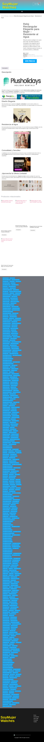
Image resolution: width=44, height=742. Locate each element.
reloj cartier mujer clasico (6, 627)
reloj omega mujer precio (17, 467)
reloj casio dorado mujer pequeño (15, 622)
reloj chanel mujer (5, 615)
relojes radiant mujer (18, 318)
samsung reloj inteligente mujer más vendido (15, 291)
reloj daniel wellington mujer (13, 605)
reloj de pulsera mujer (6, 598)
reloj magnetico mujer (6, 506)
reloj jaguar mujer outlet (6, 514)
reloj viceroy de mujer (5, 422)
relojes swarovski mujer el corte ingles (8, 311)
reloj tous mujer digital (6, 427)
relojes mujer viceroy (14, 326)
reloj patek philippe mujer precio (7, 459)
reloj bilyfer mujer (12, 637)
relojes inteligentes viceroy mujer (7, 355)
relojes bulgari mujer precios (14, 395)
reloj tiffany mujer (5, 432)
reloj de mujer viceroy (14, 600)
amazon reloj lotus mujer (12, 699)
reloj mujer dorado (13, 486)
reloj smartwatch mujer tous (15, 442)
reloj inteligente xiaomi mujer (13, 516)
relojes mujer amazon (6, 345)
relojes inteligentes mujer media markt (8, 358)
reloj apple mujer (12, 642)
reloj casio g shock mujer (6, 622)
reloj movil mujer (17, 489)
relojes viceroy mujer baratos (6, 296)
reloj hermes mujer (32, 56)
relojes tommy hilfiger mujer (6, 306)
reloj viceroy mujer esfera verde (7, 415)
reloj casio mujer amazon (14, 620)
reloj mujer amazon (11, 489)
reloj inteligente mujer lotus (16, 531)
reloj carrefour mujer (12, 630)
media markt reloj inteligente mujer (7, 669)
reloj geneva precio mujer (17, 568)
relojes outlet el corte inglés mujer (16, 323)
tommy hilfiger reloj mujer (15, 284)
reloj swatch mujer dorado (6, 437)
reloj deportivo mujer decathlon (7, 595)
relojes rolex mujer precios (13, 316)
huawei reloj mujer (15, 672)
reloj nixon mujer (11, 474)
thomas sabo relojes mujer (12, 286)
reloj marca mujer (13, 504)
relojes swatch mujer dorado (15, 308)
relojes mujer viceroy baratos (6, 326)
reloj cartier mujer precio (14, 625)
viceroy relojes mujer (5, 281)
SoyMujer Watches (10, 5)
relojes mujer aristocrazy (6, 343)
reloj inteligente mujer (15, 548)
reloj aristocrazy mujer (14, 640)
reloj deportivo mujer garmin (12, 593)
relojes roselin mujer (5, 316)
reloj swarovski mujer (5, 439)
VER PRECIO (30, 61)
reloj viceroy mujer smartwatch (7, 412)
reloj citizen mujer (17, 610)
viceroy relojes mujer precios (15, 279)
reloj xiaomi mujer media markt (15, 407)
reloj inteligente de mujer (17, 558)
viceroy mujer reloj (18, 281)
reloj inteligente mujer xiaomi (6, 526)
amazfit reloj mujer (5, 704)
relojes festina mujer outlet (15, 373)
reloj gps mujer (11, 568)
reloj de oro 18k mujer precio (6, 600)
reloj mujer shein (12, 479)
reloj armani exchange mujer (6, 640)
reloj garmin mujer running (12, 570)
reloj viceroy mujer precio (15, 412)
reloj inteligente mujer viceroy (15, 526)
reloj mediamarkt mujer (16, 496)
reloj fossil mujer (5, 575)
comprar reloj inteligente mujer (13, 684)
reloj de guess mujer (5, 605)
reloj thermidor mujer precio (12, 432)
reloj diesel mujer (5, 593)
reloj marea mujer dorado (6, 504)
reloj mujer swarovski (5, 479)
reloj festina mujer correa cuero (15, 578)
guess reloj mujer (12, 674)
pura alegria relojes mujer (13, 647)
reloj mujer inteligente (6, 484)
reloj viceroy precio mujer (6, 410)
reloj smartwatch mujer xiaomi (7, 442)
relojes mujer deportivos (6, 338)
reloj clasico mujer (11, 610)
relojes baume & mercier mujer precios (8, 400)
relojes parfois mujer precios (6, 321)
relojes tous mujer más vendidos (15, 301)
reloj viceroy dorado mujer (15, 420)
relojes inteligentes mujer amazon (7, 360)
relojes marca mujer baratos (15, 348)
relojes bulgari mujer (16, 397)
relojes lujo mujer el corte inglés (7, 350)
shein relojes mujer (5, 291)
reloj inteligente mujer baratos (16, 543)
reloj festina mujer (13, 580)
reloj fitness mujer (11, 575)
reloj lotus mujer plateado (6, 509)
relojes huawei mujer (14, 365)
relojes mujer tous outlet (6, 328)
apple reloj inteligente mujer (6, 694)
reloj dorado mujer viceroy (14, 583)
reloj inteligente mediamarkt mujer (7, 551)
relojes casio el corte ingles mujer (7, 392)
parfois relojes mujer (5, 657)
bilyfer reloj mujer (11, 692)
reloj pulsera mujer (5, 457)
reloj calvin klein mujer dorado (13, 632)
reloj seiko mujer (5, 444)
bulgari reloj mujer (5, 692)
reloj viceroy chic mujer (13, 422)
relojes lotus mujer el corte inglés (17, 350)
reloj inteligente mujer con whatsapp (7, 541)
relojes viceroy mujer (14, 296)
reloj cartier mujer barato (14, 627)
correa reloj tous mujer (14, 682)
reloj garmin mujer (5, 573)
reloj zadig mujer (5, 405)
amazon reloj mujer (5, 699)
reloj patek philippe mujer (16, 459)
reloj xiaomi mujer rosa (12, 405)
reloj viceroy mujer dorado (15, 415)
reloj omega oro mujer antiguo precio (14, 462)
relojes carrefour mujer (6, 395)
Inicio (2, 16)
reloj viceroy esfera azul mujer (7, 420)
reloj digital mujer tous (13, 588)
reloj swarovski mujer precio (14, 437)
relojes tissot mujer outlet (15, 306)
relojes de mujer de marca (6, 385)
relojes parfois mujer (14, 321)
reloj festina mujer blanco (6, 580)
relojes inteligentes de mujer (6, 365)
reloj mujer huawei (12, 484)
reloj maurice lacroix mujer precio (7, 499)
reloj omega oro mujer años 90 (7, 464)
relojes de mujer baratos (14, 385)
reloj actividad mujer (5, 647)
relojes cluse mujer (15, 390)
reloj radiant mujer (18, 452)
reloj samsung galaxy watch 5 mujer (7, 447)
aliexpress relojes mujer (12, 704)
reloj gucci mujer (5, 568)
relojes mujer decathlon (13, 338)
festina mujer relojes (5, 677)
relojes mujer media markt (6, 333)
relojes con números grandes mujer (7, 390)
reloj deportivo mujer (14, 595)
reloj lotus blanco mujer (14, 511)
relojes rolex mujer (5, 318)
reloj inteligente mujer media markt (7, 531)
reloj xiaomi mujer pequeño (6, 407)
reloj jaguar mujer (13, 514)
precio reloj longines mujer (6, 652)
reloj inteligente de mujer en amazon (7, 558)
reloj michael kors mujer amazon (7, 496)
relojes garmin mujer (14, 370)
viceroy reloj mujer (12, 281)
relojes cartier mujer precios (16, 392)
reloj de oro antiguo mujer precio (14, 598)
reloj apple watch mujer (6, 642)
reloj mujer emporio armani (6, 486)
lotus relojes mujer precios (16, 669)
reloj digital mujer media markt (7, 590)
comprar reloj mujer (5, 684)
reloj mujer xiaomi (17, 474)
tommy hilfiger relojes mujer (6, 284)
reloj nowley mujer (5, 474)
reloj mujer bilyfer (5, 489)
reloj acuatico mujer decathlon (7, 645)
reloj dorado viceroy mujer (6, 583)
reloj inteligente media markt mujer (7, 553)
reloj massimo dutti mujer (16, 499)
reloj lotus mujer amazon (6, 511)
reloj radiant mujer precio (12, 452)
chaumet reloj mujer (5, 687)
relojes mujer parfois (14, 331)
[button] (22, 11)
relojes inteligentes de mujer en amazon (8, 363)
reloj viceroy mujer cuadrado (6, 417)
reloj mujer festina (18, 484)
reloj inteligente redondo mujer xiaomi (8, 521)
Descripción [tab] (5, 68)
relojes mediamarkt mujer (13, 345)
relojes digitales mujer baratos (7, 380)
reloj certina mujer (11, 615)
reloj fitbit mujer (17, 575)
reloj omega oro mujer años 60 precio (7, 467)
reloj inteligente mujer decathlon (7, 538)
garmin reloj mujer (18, 674)
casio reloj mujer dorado (6, 689)
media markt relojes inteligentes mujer (8, 667)
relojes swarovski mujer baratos (7, 313)
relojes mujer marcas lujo (14, 333)
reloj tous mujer (12, 427)
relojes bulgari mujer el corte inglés (7, 397)
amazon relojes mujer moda (15, 694)
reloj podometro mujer (12, 457)
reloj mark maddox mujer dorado (7, 501)
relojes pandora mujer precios (6, 323)
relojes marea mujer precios (6, 348)
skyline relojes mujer (16, 289)
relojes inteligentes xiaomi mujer (14, 353)
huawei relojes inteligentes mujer (7, 672)
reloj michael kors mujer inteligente (7, 494)
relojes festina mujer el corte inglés (7, 375)
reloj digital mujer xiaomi (6, 588)
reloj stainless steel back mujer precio (14, 439)
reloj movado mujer (5, 491)
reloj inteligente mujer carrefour (7, 543)
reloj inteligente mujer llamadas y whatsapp (8, 533)
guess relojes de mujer (6, 674)
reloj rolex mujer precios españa (7, 449)
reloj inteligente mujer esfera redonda (7, 536)
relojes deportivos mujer (15, 380)
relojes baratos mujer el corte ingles (7, 402)
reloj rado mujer (5, 452)
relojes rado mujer (11, 318)
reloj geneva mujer (5, 570)
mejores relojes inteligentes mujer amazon (8, 662)
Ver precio (4, 234)
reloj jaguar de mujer (5, 516)
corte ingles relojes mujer (6, 682)
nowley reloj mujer (12, 657)
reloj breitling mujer (5, 637)
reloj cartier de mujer (5, 630)
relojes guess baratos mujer (6, 368)
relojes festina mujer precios (6, 373)
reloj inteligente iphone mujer (17, 553)
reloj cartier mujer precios (6, 625)
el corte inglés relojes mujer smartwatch (8, 679)
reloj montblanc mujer (12, 491)
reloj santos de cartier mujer (12, 444)
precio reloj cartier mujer (14, 652)
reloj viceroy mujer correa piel (15, 417)
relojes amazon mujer (16, 402)
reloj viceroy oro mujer (13, 410)
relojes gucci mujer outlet (14, 368)
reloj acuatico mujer (14, 645)
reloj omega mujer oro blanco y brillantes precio (9, 469)
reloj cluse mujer (5, 610)
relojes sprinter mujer (15, 313)
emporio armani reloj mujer (13, 677)
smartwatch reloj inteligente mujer (7, 289)
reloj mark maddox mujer (16, 501)
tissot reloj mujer (5, 286)
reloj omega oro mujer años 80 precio (16, 464)
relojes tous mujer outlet (6, 301)
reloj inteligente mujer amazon (7, 546)
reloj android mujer (18, 642)
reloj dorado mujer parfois (6, 585)
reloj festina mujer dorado (6, 578)
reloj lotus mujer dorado (14, 509)
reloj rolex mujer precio (15, 449)
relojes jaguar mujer (5, 353)
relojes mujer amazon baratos (14, 343)
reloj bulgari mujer (13, 635)
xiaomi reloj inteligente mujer (6, 279)
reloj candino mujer (5, 632)
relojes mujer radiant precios (6, 331)
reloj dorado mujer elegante (14, 585)
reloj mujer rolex (18, 479)
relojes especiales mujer (16, 375)
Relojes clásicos (9, 16)
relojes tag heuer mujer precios (7, 308)
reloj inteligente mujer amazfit (16, 546)
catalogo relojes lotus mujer (13, 687)
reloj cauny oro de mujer (14, 617)
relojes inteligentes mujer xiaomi (17, 355)
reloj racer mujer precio (6, 454)
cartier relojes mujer (13, 689)
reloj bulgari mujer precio (6, 635)
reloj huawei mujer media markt (7, 563)
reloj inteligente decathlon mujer (7, 556)
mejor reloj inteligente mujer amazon (7, 664)
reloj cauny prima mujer (6, 617)
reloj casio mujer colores (6, 620)
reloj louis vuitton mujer (13, 506)
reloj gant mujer (11, 573)
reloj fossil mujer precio (18, 573)
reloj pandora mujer (5, 462)
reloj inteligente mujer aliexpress (7, 548)
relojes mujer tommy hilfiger (14, 328)
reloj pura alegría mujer (13, 454)
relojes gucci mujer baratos (6, 370)
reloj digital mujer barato (15, 590)
